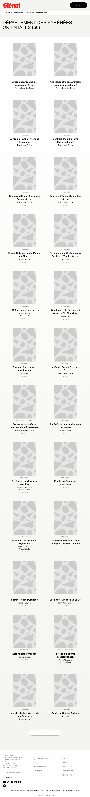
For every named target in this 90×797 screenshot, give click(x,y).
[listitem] (4, 782)
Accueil (7, 12)
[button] (83, 26)
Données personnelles (18, 790)
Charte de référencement (53, 790)
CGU (41, 790)
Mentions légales (32, 790)
